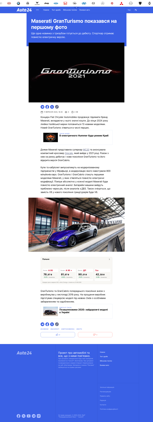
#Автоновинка (67, 329)
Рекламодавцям (105, 392)
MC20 (86, 149)
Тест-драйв (56, 10)
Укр (129, 10)
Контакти (103, 405)
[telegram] (42, 107)
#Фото (79, 329)
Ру (136, 10)
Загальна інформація (107, 387)
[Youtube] (28, 416)
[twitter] (52, 107)
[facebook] (47, 107)
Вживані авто (85, 10)
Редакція (103, 400)
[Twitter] (24, 416)
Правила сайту (105, 396)
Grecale (69, 153)
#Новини (45, 329)
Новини (46, 10)
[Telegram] (34, 416)
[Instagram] (39, 416)
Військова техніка (70, 10)
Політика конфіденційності (109, 409)
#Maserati (55, 329)
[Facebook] (18, 416)
